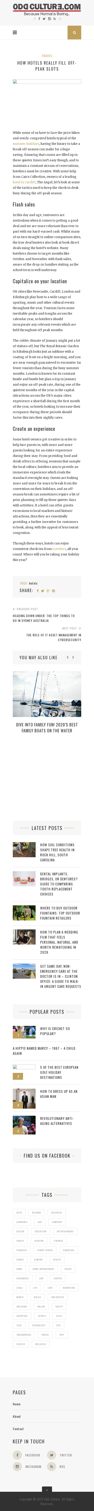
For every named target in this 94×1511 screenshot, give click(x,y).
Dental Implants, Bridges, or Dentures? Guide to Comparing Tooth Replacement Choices (59, 883)
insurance (22, 1278)
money (20, 1297)
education (41, 1231)
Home (17, 1403)
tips (58, 1325)
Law (41, 1278)
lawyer (58, 1278)
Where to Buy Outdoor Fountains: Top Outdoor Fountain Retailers (60, 912)
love (50, 1287)
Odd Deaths (57, 1297)
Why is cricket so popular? (55, 1031)
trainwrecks (23, 1334)
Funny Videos (45, 1250)
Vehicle (20, 1344)
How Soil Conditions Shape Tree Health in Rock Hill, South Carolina (57, 852)
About (17, 1416)
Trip (61, 1334)
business (56, 1212)
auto (19, 1212)
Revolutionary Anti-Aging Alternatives (57, 1121)
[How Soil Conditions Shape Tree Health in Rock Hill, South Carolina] (24, 844)
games (20, 1259)
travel (45, 1334)
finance (58, 1240)
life (35, 1287)
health (57, 1259)
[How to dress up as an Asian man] (24, 1091)
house (68, 1269)
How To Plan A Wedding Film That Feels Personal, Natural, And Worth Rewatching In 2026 (59, 942)
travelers (59, 549)
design (20, 1231)
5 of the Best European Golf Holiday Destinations (59, 1072)
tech (19, 1325)
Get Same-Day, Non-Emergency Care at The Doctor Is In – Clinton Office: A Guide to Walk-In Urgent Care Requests (60, 976)
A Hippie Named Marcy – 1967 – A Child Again (44, 1051)
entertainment (65, 1231)
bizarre (36, 1212)
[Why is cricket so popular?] (24, 1028)
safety (59, 1306)
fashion (39, 1240)
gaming (38, 1259)
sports (42, 1316)
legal (19, 1287)
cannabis (21, 1222)
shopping (22, 1316)
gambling (68, 1250)
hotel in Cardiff (24, 182)
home (19, 1269)
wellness (40, 1344)
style (59, 1316)
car (40, 1222)
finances (21, 1250)
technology (39, 1325)
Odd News (21, 1306)
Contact (18, 1428)
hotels (33, 583)
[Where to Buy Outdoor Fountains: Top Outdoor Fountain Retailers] (24, 907)
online (41, 1306)
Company (57, 1222)
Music (37, 1297)
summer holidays (26, 144)
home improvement (43, 1269)
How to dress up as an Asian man (59, 1094)
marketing (69, 1287)
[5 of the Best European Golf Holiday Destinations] (24, 1067)
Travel (47, 55)
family (20, 1240)
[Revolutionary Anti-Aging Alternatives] (24, 1118)
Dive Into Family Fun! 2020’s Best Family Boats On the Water (47, 728)
